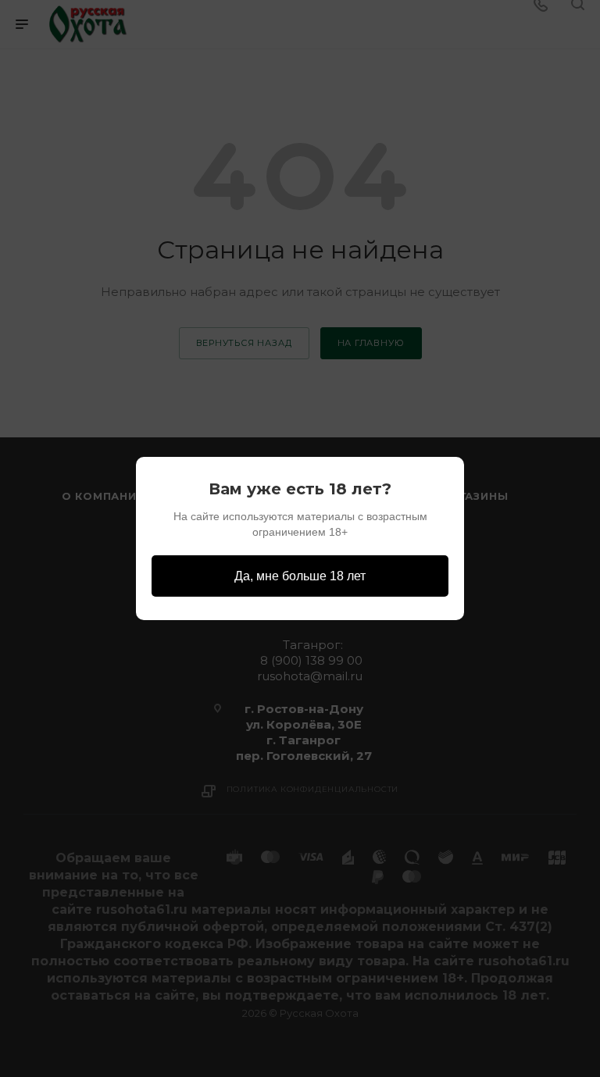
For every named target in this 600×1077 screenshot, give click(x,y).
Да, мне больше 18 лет (300, 576)
